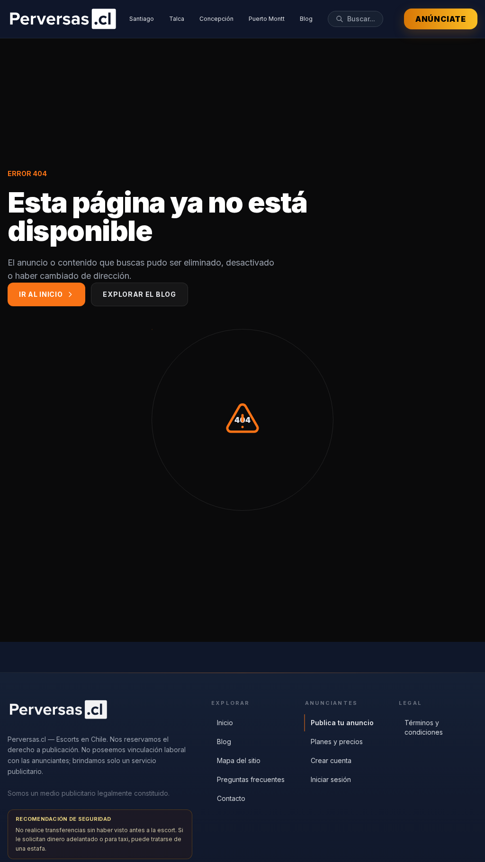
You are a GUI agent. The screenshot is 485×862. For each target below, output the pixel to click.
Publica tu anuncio (342, 723)
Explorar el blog (139, 294)
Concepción (216, 18)
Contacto (231, 798)
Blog (306, 18)
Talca (176, 18)
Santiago (141, 18)
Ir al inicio (41, 294)
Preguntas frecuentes (251, 779)
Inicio (225, 723)
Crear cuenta (331, 760)
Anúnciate (440, 19)
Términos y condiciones (423, 727)
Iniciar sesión (331, 779)
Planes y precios (337, 742)
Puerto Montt (267, 18)
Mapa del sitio (238, 760)
